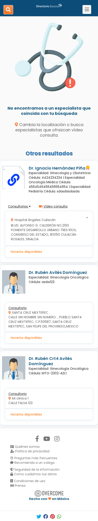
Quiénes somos (27, 446)
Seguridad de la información (36, 469)
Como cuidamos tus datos (35, 474)
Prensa (20, 485)
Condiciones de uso (29, 481)
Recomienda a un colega (33, 462)
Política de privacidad (31, 451)
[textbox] (47, 228)
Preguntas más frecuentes (35, 458)
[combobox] (47, 228)
